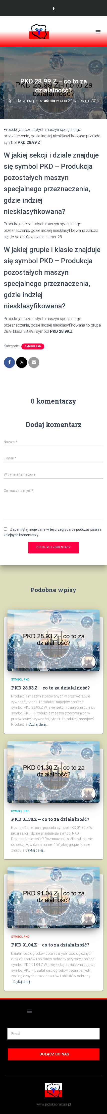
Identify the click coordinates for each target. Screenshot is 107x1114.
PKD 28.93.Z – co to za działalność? (50, 688)
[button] (98, 31)
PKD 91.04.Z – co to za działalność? (50, 945)
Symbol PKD (33, 346)
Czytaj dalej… (38, 724)
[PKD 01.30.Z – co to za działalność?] (53, 771)
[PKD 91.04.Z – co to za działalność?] (53, 897)
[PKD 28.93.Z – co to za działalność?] (53, 640)
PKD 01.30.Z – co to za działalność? (50, 819)
